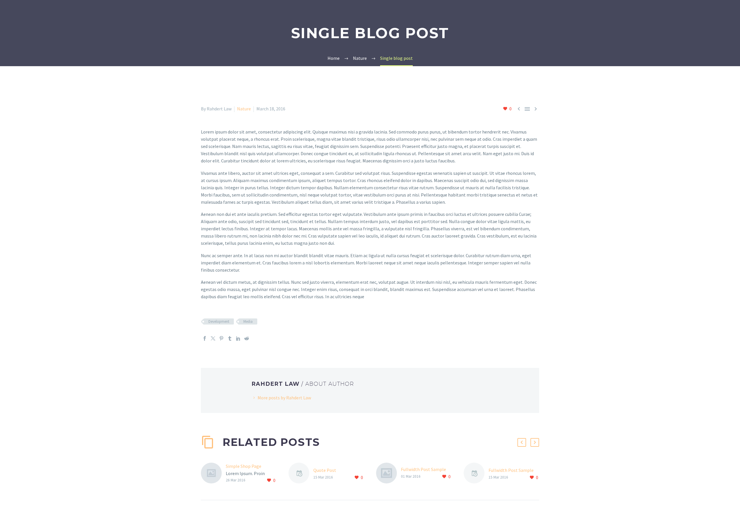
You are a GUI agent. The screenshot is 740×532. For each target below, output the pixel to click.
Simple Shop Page (243, 466)
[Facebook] (204, 338)
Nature (244, 109)
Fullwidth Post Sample (423, 469)
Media (248, 321)
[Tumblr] (229, 338)
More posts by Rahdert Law (284, 398)
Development (218, 321)
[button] (521, 442)
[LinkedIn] (238, 338)
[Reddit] (246, 338)
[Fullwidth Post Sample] (388, 473)
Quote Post (324, 470)
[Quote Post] (300, 474)
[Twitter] (213, 338)
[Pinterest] (221, 338)
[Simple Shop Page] (213, 473)
